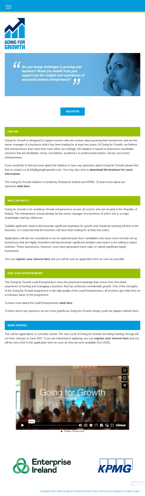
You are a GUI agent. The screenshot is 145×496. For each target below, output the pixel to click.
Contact (128, 491)
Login (136, 491)
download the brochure (105, 169)
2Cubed (78, 491)
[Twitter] (133, 5)
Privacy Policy (91, 491)
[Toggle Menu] (9, 7)
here (47, 259)
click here (65, 302)
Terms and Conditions (111, 491)
